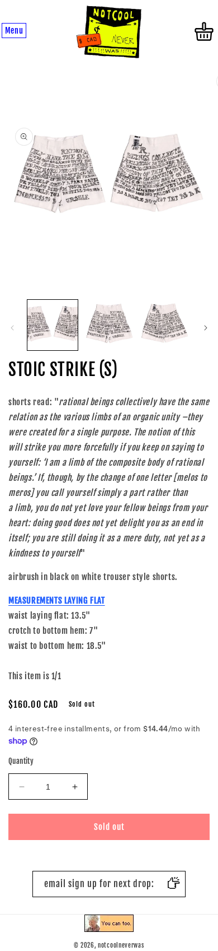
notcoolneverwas (121, 945)
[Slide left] (12, 328)
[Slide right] (205, 328)
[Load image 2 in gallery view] (108, 325)
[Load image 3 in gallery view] (165, 325)
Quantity (21, 761)
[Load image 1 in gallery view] (52, 325)
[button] (14, 31)
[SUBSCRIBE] (172, 884)
